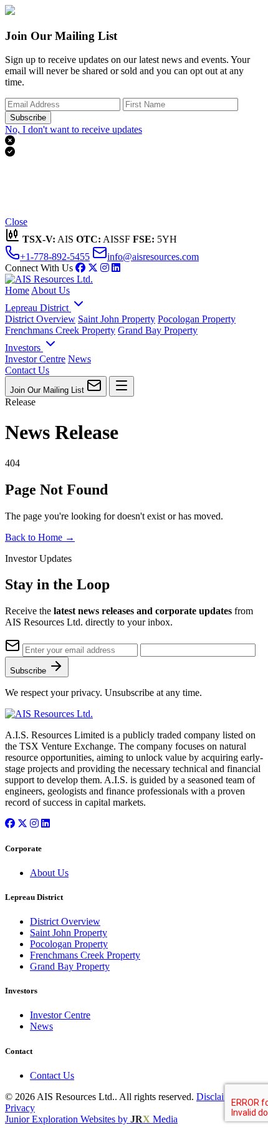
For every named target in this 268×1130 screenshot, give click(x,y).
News (79, 359)
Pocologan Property (197, 319)
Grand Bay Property (158, 330)
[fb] (80, 268)
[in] (104, 268)
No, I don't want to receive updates (73, 129)
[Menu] (121, 386)
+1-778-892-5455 (55, 256)
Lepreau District (38, 307)
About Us (50, 290)
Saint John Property (116, 319)
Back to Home (40, 537)
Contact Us (27, 370)
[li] (116, 268)
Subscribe (28, 117)
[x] (93, 268)
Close (16, 221)
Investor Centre (35, 359)
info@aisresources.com (153, 256)
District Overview (40, 319)
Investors (24, 347)
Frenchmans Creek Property (60, 330)
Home (17, 290)
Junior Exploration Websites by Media (91, 1119)
